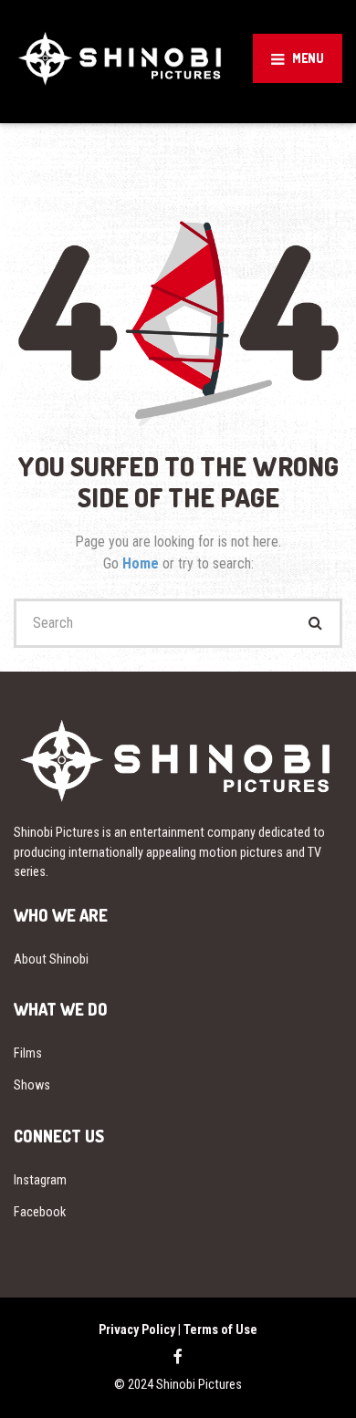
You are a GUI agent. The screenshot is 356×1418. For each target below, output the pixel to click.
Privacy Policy (137, 1329)
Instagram (40, 1180)
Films (28, 1053)
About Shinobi (51, 959)
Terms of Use (220, 1329)
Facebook (40, 1211)
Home (142, 563)
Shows (32, 1085)
